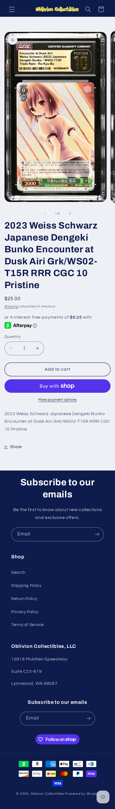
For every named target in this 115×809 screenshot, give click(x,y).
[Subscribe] (97, 534)
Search (18, 572)
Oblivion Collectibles (47, 793)
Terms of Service (27, 625)
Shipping (11, 306)
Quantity (12, 337)
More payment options (57, 400)
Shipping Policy (26, 586)
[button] (11, 9)
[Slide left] (45, 213)
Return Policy (24, 599)
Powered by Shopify (82, 793)
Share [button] (16, 447)
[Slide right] (70, 213)
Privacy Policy (25, 612)
